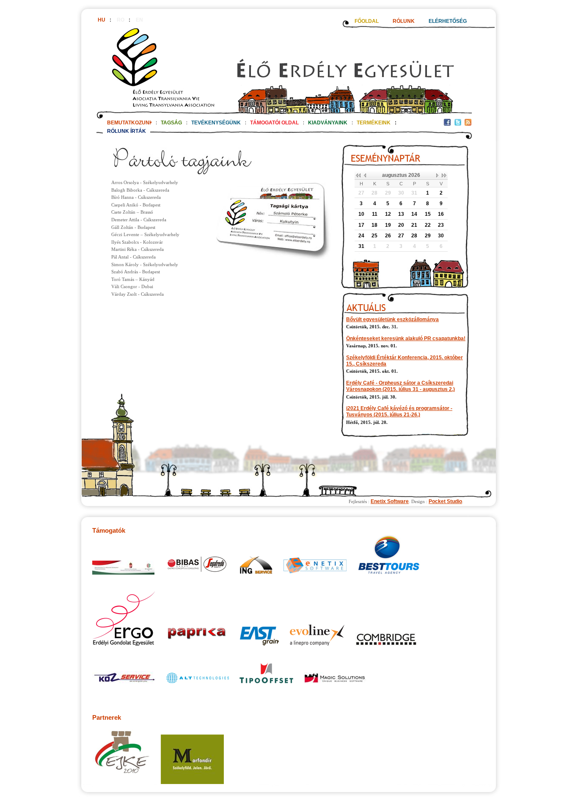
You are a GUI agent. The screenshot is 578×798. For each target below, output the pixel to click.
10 (361, 214)
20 (401, 225)
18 (374, 225)
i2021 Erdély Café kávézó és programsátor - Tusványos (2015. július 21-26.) (399, 411)
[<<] (358, 176)
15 (428, 214)
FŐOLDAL (367, 21)
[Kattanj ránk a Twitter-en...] (457, 124)
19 (388, 225)
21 (414, 225)
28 (374, 193)
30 (401, 193)
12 (388, 214)
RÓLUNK (404, 21)
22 (428, 225)
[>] (437, 176)
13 (401, 214)
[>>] (444, 176)
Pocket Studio (445, 501)
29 (388, 193)
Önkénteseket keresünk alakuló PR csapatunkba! (405, 338)
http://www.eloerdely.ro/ (283, 70)
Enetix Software (390, 501)
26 (388, 236)
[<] (364, 176)
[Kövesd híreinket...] (468, 124)
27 (361, 193)
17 (361, 225)
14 (414, 214)
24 (361, 236)
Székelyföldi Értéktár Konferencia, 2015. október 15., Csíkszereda (404, 361)
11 (374, 214)
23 (441, 225)
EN (139, 20)
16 (441, 214)
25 (374, 236)
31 (414, 193)
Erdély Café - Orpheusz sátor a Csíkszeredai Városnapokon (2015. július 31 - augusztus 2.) (400, 386)
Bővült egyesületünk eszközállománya (392, 319)
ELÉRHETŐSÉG (448, 21)
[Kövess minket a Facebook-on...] (447, 124)
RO (120, 20)
